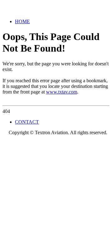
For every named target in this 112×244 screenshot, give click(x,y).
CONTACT (27, 122)
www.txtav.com (61, 91)
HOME (22, 21)
